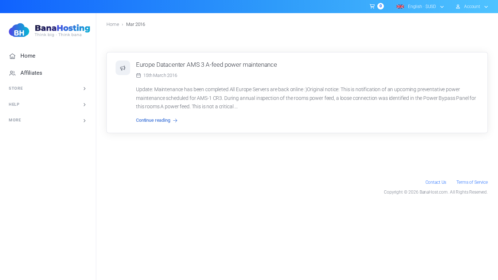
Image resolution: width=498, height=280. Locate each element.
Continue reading (153, 120)
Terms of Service (472, 182)
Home (112, 24)
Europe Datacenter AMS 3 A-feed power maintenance (206, 64)
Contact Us (436, 182)
